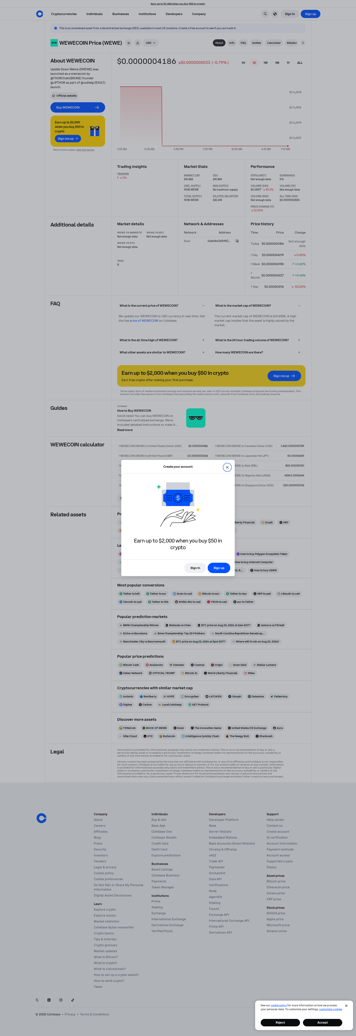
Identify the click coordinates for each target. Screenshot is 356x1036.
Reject (280, 1022)
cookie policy (279, 1005)
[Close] (346, 1006)
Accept (322, 1022)
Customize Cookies (330, 1009)
